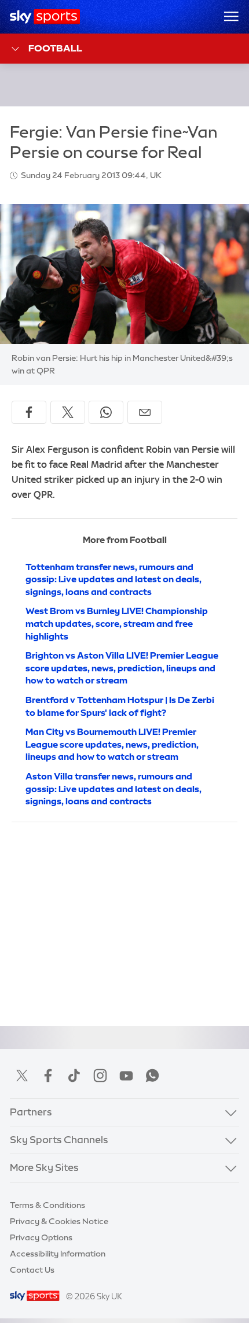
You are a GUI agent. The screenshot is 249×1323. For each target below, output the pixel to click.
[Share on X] (67, 412)
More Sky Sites (44, 1167)
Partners (31, 1112)
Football (55, 48)
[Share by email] (144, 412)
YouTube (126, 1075)
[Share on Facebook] (29, 412)
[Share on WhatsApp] (106, 412)
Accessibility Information (57, 1254)
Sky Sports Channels (59, 1139)
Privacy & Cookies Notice (59, 1221)
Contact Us (32, 1270)
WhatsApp (152, 1075)
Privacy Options (41, 1237)
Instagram (100, 1075)
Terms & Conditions (47, 1205)
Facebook (48, 1075)
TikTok (74, 1075)
